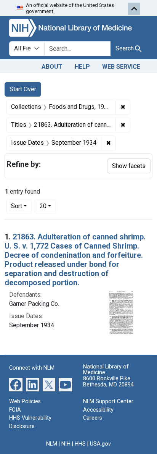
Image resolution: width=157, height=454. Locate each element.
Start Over (23, 89)
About (52, 66)
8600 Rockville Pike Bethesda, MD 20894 (108, 381)
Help (82, 66)
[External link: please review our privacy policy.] (15, 384)
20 (48, 206)
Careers (92, 418)
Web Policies (25, 401)
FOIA (15, 410)
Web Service (121, 66)
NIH (65, 444)
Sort (16, 206)
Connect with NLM (31, 368)
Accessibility (98, 410)
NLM (51, 444)
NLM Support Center (108, 401)
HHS (80, 444)
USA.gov (100, 444)
